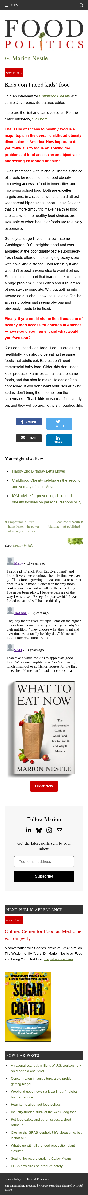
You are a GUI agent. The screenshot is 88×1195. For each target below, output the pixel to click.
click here (40, 119)
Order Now (44, 786)
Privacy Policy (13, 1179)
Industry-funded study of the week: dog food (44, 1112)
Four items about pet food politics (36, 1104)
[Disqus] (44, 613)
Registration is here (58, 959)
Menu (16, 5)
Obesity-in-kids (23, 545)
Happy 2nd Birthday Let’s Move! (38, 471)
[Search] (81, 5)
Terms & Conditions (38, 1179)
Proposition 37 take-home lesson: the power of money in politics (23, 526)
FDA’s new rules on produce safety (37, 1166)
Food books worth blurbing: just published (64, 524)
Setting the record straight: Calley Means (41, 1158)
